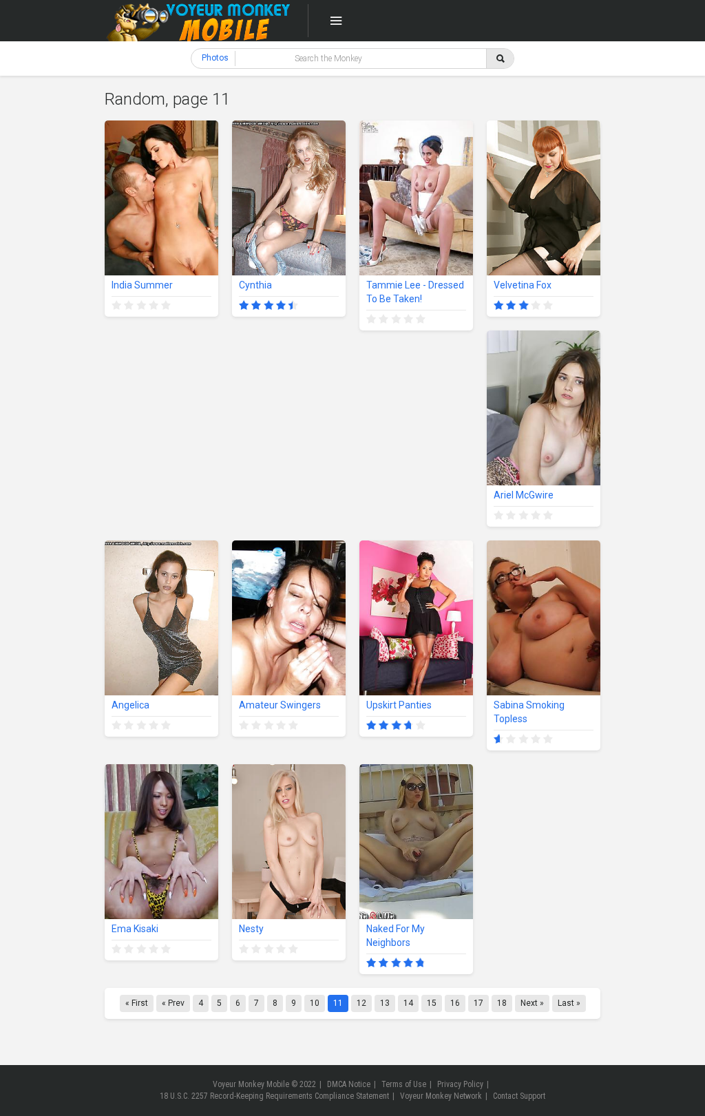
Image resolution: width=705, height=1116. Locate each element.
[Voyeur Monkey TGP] (198, 20)
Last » (569, 1003)
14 (408, 1003)
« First (136, 1003)
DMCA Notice (348, 1084)
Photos (215, 58)
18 (502, 1003)
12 (361, 1003)
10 (314, 1003)
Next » (532, 1003)
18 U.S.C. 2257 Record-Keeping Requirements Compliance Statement (274, 1096)
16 (455, 1003)
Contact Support (519, 1096)
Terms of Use (403, 1084)
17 (478, 1003)
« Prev (173, 1003)
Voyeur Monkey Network (441, 1096)
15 (431, 1003)
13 (385, 1003)
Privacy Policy (460, 1084)
